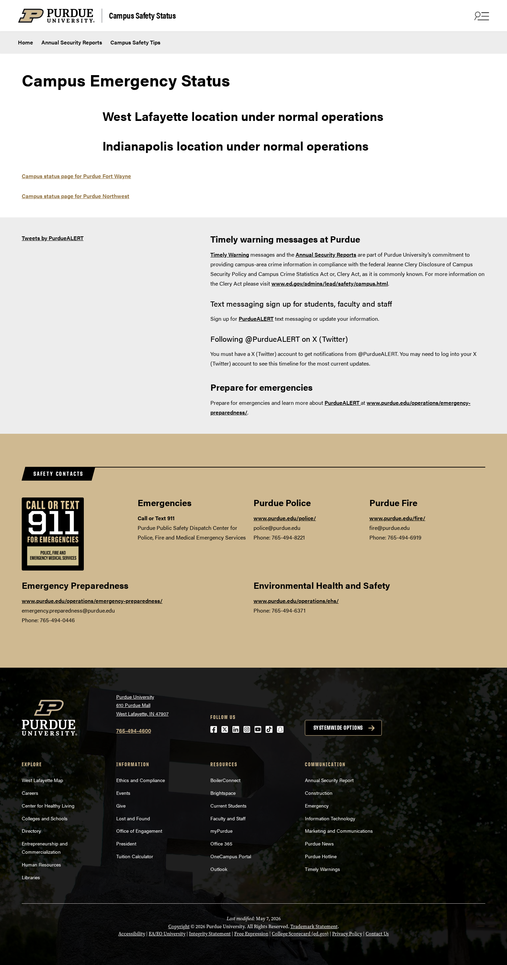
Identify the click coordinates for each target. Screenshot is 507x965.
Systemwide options (338, 727)
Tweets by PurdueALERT (52, 238)
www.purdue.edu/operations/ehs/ (296, 601)
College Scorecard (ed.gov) (300, 934)
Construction (318, 792)
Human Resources (41, 864)
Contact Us (377, 934)
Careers (30, 792)
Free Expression (251, 934)
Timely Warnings (322, 868)
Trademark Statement (314, 926)
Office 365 (221, 843)
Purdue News (319, 843)
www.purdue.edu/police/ (285, 518)
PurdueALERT (343, 403)
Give (121, 805)
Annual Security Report (329, 780)
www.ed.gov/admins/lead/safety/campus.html (329, 283)
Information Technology (330, 818)
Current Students (228, 805)
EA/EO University (167, 934)
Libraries (31, 877)
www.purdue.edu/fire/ (397, 518)
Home (25, 42)
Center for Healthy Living (48, 805)
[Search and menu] (481, 16)
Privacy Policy (347, 934)
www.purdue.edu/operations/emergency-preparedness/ (92, 601)
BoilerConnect (225, 780)
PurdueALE (253, 318)
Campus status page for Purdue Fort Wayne (76, 176)
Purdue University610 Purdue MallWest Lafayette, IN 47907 (142, 705)
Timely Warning (229, 254)
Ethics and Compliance (140, 780)
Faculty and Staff (228, 818)
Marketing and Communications (339, 830)
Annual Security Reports (71, 42)
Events (123, 792)
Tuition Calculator (134, 856)
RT (270, 318)
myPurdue (221, 830)
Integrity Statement (210, 934)
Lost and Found (133, 818)
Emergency (317, 805)
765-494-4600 (133, 731)
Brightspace (223, 792)
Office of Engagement (139, 830)
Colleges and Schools (45, 818)
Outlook (218, 868)
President (126, 843)
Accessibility (131, 934)
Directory (31, 830)
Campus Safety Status (142, 15)
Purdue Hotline (321, 856)
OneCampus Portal (230, 856)
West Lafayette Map (42, 780)
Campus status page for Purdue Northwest (75, 196)
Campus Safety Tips (135, 42)
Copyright (179, 926)
